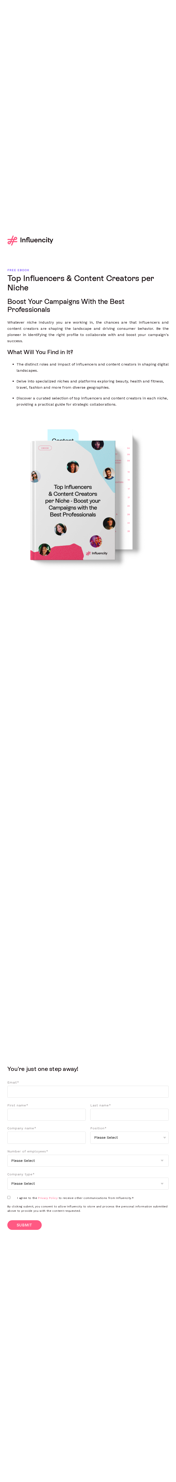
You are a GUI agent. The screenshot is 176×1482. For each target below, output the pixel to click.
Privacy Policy (48, 1198)
